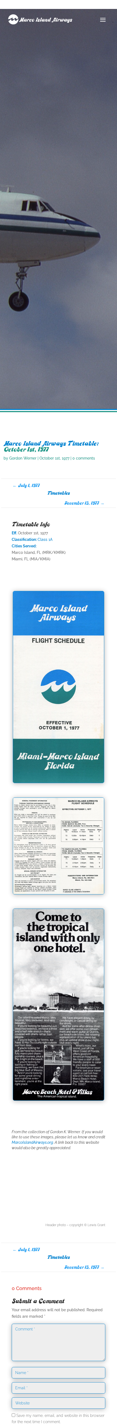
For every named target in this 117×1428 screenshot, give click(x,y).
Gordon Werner (22, 458)
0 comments (83, 458)
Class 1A (45, 539)
